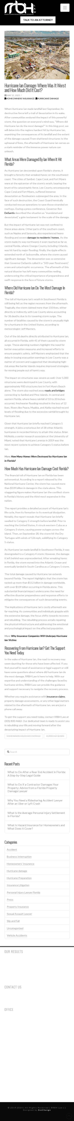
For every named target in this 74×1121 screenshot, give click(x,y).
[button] (65, 8)
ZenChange (44, 1110)
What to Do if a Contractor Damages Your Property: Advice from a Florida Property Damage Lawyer (33, 788)
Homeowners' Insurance (20, 98)
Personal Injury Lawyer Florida (23, 892)
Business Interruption (19, 856)
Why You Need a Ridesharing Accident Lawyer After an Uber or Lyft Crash (35, 802)
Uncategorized (15, 928)
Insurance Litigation (18, 885)
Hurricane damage (48, 98)
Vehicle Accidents (17, 935)
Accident (12, 849)
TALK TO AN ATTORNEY (38, 19)
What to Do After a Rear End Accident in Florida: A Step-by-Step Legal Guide (37, 773)
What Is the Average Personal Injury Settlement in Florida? (36, 814)
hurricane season (55, 736)
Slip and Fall (13, 920)
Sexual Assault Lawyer (19, 913)
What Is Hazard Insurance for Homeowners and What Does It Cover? (36, 827)
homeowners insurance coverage (24, 736)
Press (10, 899)
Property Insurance (18, 906)
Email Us (9, 1002)
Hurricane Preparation (19, 877)
